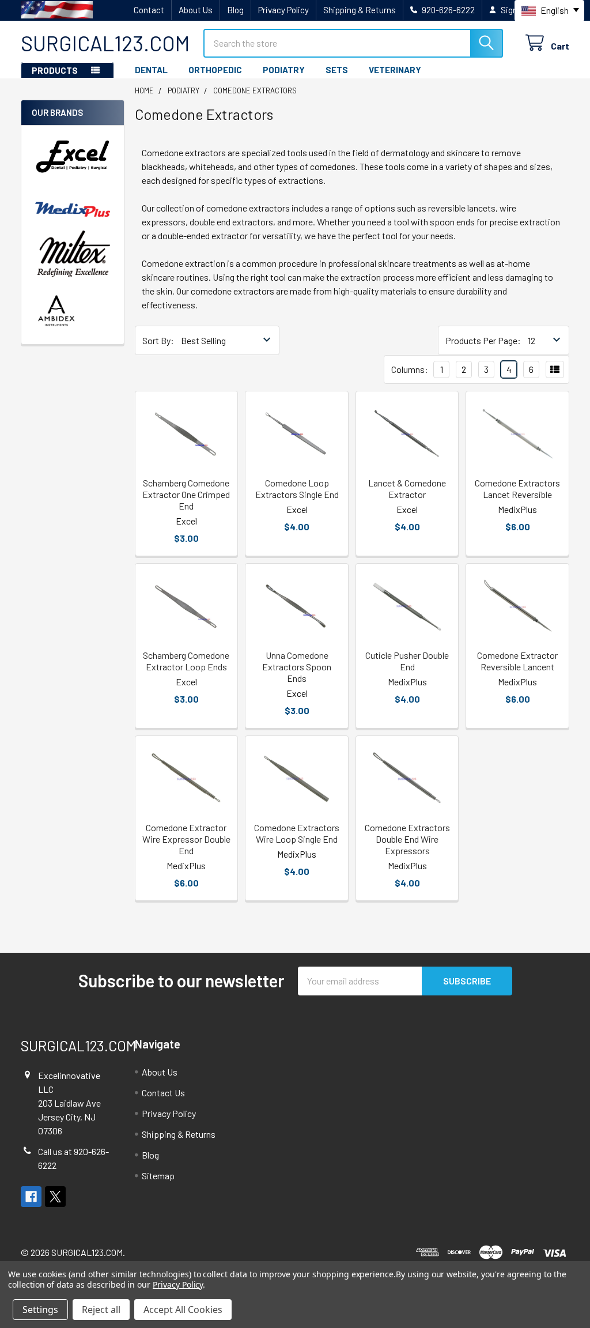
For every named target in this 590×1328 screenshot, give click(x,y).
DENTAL (151, 70)
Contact (149, 10)
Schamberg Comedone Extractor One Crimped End (186, 494)
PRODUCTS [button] (55, 70)
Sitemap (158, 1175)
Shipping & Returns (359, 10)
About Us (196, 10)
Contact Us (163, 1092)
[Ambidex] (56, 310)
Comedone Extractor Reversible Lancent (517, 661)
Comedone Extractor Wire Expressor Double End (186, 839)
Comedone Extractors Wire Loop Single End (296, 833)
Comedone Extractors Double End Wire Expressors (407, 839)
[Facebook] (31, 1196)
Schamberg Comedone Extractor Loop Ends (186, 661)
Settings (40, 1309)
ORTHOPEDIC (215, 70)
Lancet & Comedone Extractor (407, 488)
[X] (55, 1196)
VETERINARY (395, 70)
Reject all (101, 1309)
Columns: (409, 369)
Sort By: (158, 340)
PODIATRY (284, 70)
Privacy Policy (283, 10)
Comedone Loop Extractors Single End (297, 488)
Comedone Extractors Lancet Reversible (517, 488)
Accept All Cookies (182, 1309)
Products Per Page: (483, 340)
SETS (337, 70)
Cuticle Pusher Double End (407, 661)
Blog (235, 10)
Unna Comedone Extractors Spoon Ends (296, 667)
